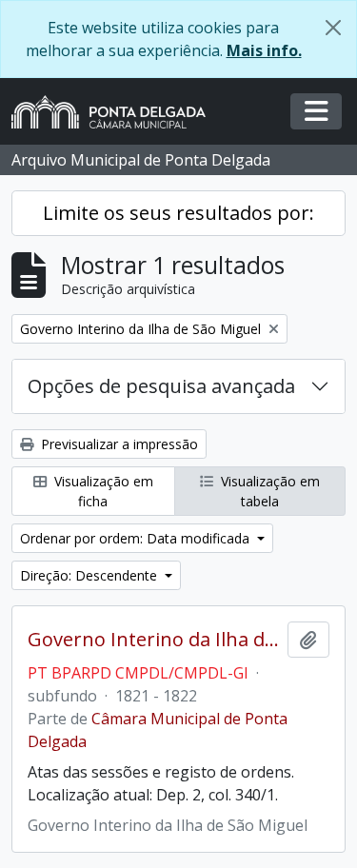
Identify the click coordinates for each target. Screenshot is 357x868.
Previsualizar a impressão (117, 444)
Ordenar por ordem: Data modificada (136, 538)
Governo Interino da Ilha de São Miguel (154, 639)
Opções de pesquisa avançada (161, 386)
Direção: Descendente (90, 575)
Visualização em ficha (101, 491)
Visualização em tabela (268, 491)
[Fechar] (333, 27)
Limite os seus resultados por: (178, 213)
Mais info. (264, 50)
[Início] (116, 112)
